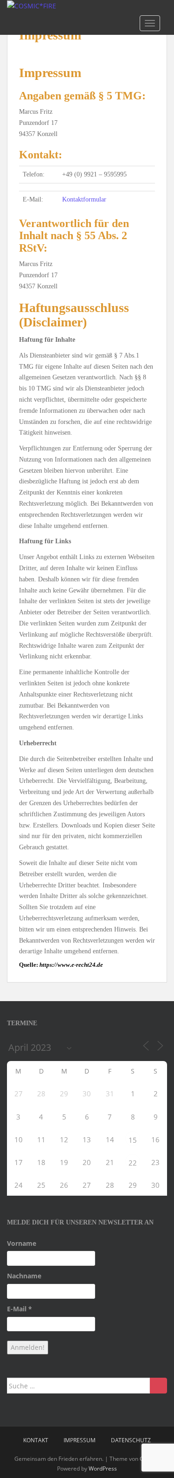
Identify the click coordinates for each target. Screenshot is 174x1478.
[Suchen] (158, 1385)
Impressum (80, 1440)
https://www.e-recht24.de (71, 964)
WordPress (103, 1468)
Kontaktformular (84, 199)
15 (133, 1140)
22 (133, 1162)
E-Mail (19, 1308)
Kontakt (35, 1440)
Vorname (21, 1243)
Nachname (24, 1275)
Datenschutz (131, 1440)
